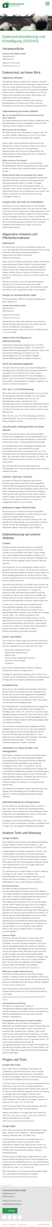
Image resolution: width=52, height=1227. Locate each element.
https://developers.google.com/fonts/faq (22, 1115)
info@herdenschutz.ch (11, 66)
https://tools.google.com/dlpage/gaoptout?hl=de (20, 967)
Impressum (12, 1224)
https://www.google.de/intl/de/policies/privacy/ (20, 1176)
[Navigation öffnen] (47, 3)
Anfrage (11, 1211)
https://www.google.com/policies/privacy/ (18, 1121)
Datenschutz (22, 1224)
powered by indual (43, 1224)
